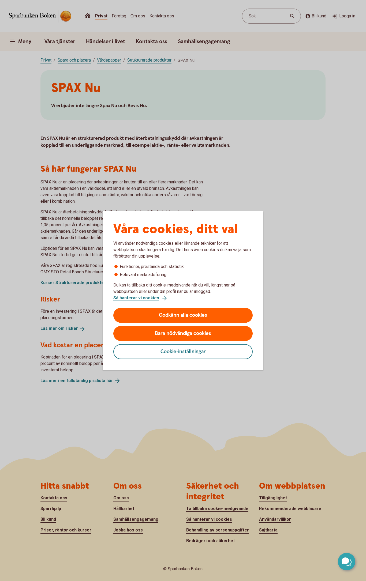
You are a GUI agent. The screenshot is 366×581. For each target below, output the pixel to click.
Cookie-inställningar (183, 351)
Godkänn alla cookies (183, 315)
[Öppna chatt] (346, 561)
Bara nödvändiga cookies (183, 333)
